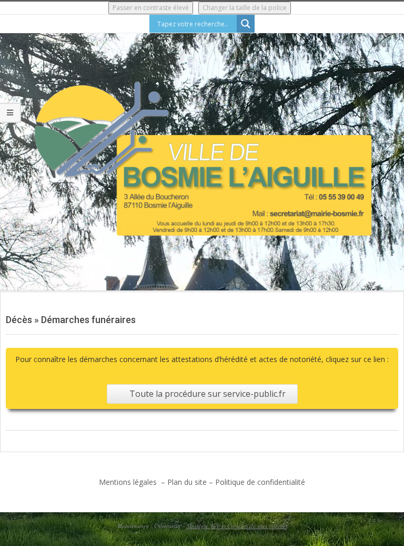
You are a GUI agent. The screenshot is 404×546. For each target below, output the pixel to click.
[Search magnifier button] (246, 24)
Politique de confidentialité (260, 482)
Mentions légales (129, 482)
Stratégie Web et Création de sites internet (237, 526)
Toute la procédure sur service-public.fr (207, 393)
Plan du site (187, 482)
